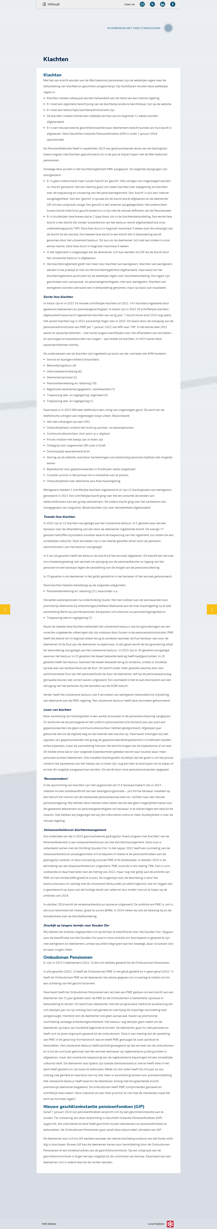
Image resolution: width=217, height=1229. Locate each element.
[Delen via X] (152, 4)
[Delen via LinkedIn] (162, 4)
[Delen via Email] (142, 4)
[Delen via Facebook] (172, 4)
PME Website (49, 1223)
